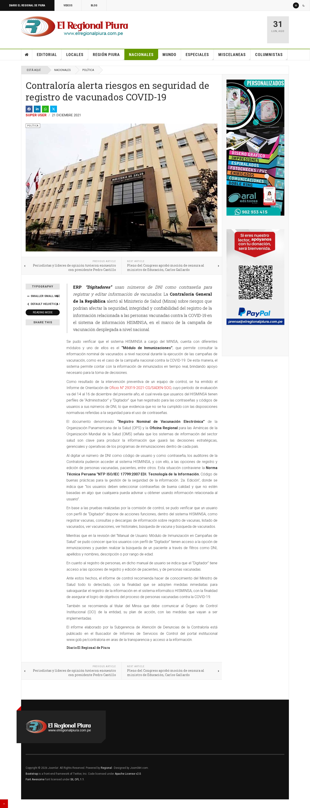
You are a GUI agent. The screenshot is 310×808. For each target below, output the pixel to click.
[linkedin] (37, 109)
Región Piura (106, 54)
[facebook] (29, 109)
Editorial (47, 54)
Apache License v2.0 (128, 773)
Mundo (169, 54)
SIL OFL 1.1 (77, 779)
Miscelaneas (232, 54)
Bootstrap (32, 773)
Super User (36, 115)
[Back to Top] (4, 803)
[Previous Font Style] (28, 304)
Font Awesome (35, 779)
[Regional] (74, 26)
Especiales (197, 54)
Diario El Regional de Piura (27, 5)
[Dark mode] (304, 5)
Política (88, 70)
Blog (94, 5)
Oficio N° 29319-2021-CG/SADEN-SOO (140, 388)
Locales (75, 54)
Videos (68, 5)
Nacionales (141, 54)
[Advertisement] (210, 27)
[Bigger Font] (57, 296)
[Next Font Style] (57, 304)
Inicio (26, 54)
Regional (106, 767)
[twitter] (53, 109)
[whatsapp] (45, 109)
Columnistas (269, 54)
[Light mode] (296, 5)
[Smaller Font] (28, 296)
